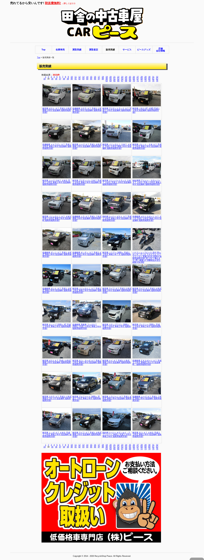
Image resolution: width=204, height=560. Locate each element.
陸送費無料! (53, 3)
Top (38, 57)
